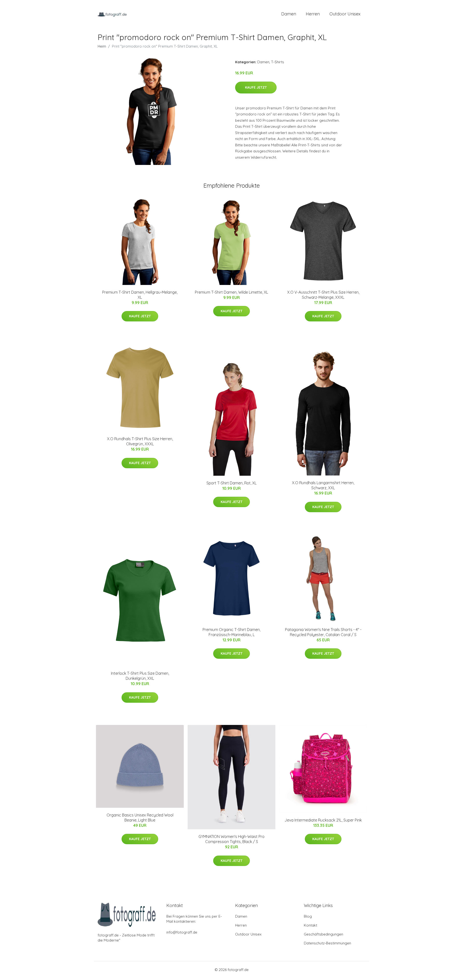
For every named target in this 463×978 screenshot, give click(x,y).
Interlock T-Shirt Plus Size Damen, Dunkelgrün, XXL (140, 676)
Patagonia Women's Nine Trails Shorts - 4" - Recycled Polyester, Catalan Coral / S (323, 632)
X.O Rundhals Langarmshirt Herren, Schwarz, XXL (323, 485)
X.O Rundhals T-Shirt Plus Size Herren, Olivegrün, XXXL (140, 441)
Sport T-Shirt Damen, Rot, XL (231, 483)
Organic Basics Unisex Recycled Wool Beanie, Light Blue (140, 817)
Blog (308, 916)
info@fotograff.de (181, 932)
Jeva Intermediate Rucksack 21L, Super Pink (323, 820)
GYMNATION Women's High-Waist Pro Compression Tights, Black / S (231, 839)
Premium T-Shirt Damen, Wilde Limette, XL (231, 292)
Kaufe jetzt (256, 87)
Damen (288, 14)
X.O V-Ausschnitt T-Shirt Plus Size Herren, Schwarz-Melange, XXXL (323, 295)
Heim (102, 46)
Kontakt (310, 925)
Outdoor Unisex (345, 14)
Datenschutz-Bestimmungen (327, 943)
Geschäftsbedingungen (323, 934)
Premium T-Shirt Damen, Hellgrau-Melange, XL (139, 295)
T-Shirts (277, 62)
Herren (313, 14)
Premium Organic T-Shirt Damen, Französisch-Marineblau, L (231, 632)
